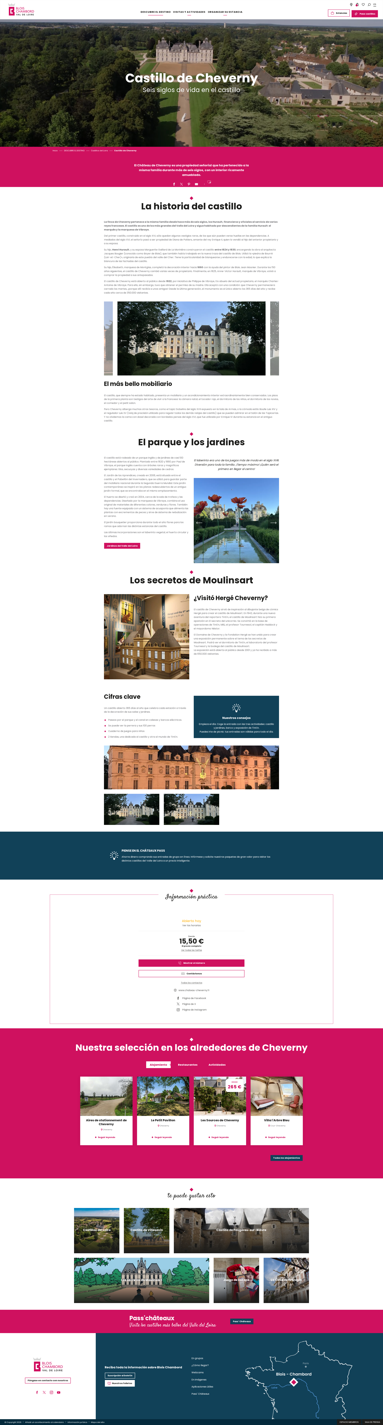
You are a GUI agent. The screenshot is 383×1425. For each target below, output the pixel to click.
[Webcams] (351, 4)
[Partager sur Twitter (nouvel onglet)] (181, 184)
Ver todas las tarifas (191, 950)
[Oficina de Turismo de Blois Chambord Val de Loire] (21, 9)
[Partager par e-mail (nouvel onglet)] (196, 184)
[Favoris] (363, 4)
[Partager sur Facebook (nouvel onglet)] (174, 184)
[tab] (158, 1064)
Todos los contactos (191, 982)
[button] (369, 4)
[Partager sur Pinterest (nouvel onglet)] (189, 184)
